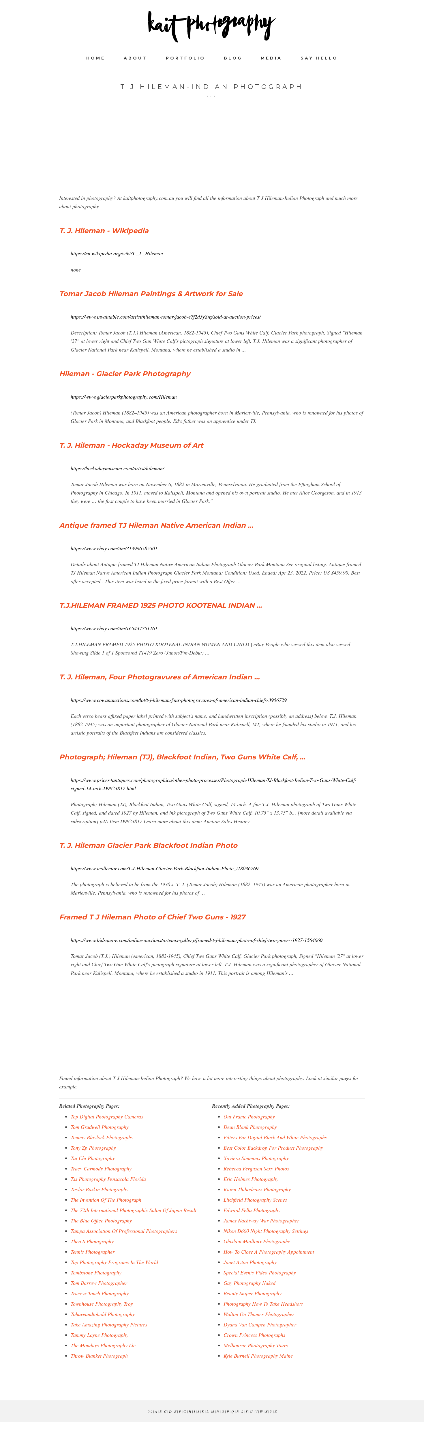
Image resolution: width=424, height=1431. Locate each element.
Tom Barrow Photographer (99, 1282)
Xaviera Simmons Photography (256, 1158)
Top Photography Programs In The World (114, 1262)
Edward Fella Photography (252, 1210)
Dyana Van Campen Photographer (260, 1324)
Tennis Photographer (93, 1251)
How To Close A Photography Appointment (269, 1251)
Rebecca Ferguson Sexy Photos (256, 1168)
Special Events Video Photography (260, 1272)
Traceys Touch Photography (100, 1293)
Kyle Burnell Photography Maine (258, 1355)
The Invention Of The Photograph (106, 1199)
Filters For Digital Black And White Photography (275, 1137)
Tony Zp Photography (93, 1147)
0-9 (150, 1411)
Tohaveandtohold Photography (103, 1314)
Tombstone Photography (96, 1272)
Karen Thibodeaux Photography (257, 1189)
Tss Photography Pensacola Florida (108, 1178)
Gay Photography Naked (249, 1282)
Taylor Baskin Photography (99, 1189)
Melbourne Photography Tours (256, 1345)
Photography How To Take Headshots (263, 1303)
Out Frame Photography (249, 1116)
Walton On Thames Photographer (259, 1314)
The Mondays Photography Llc (103, 1345)
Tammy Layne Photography (99, 1334)
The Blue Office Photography (101, 1220)
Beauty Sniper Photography (253, 1293)
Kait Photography (212, 26)
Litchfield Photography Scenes (255, 1199)
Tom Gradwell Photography (100, 1126)
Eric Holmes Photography (251, 1178)
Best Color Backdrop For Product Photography (273, 1147)
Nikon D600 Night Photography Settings (266, 1230)
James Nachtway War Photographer (261, 1220)
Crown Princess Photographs (254, 1334)
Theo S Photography (92, 1241)
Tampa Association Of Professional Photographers (124, 1230)
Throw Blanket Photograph (99, 1355)
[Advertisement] (212, 153)
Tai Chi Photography (93, 1158)
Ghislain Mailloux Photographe (257, 1241)
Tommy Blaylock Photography (102, 1137)
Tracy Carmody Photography (101, 1168)
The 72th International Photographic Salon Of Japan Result (133, 1210)
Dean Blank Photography (250, 1126)
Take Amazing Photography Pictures (109, 1324)
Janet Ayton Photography (250, 1262)
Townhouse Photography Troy (102, 1303)
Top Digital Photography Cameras (107, 1116)
